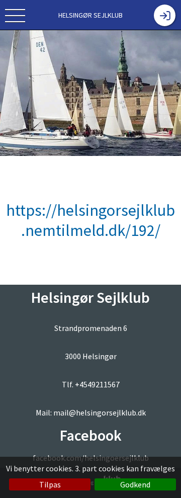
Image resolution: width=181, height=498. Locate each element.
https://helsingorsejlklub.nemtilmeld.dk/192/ (90, 220)
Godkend (135, 484)
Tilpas (50, 484)
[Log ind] (164, 15)
